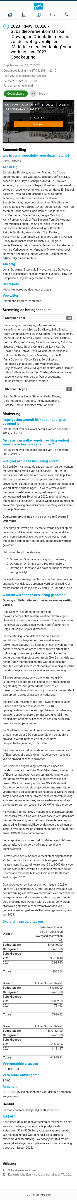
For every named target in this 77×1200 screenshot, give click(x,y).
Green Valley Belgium (40, 1194)
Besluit (42, 93)
